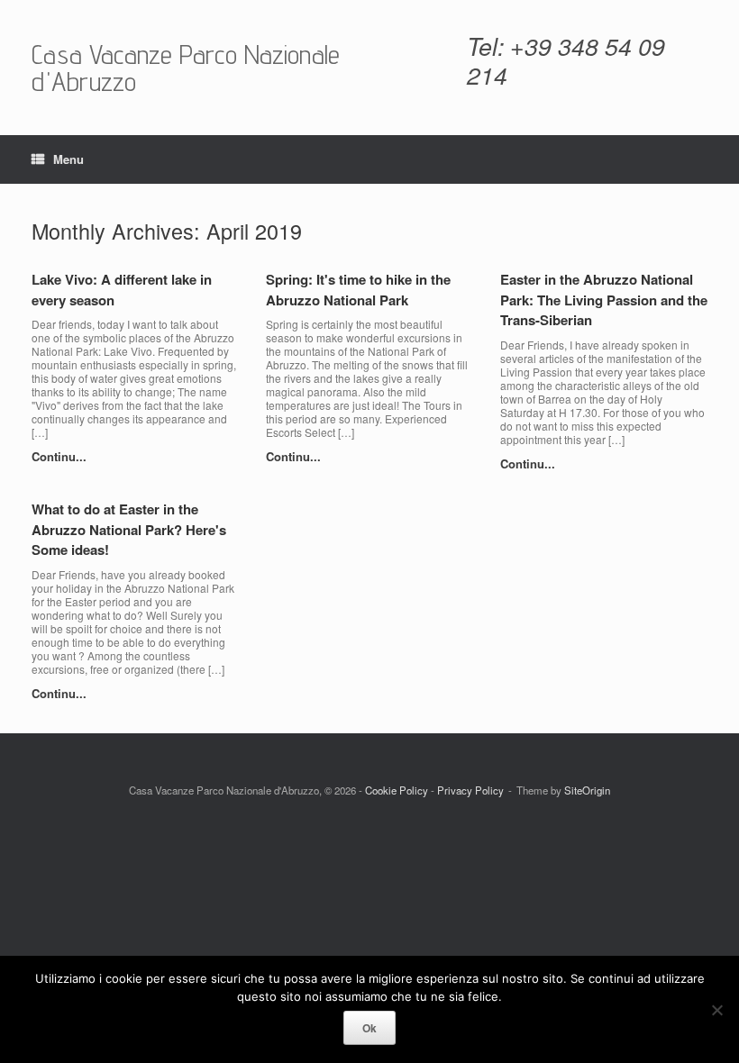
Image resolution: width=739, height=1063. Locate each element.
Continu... (61, 456)
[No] (716, 1010)
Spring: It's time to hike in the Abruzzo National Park (358, 289)
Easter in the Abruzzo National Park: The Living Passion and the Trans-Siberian (603, 299)
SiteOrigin (587, 790)
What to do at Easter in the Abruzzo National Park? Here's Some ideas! (129, 529)
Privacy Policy (470, 790)
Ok (369, 1028)
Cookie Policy (396, 790)
